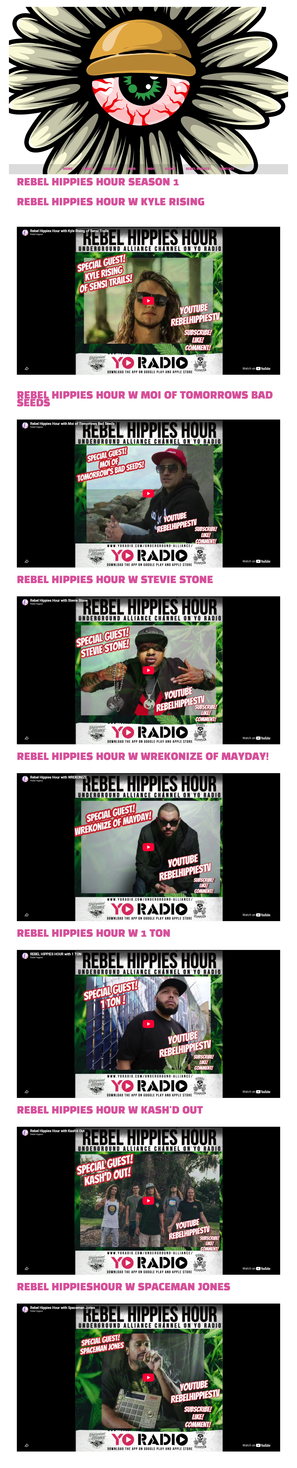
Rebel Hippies (198, 169)
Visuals (110, 169)
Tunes (88, 169)
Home (68, 169)
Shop (150, 169)
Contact (226, 169)
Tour (131, 169)
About (170, 169)
